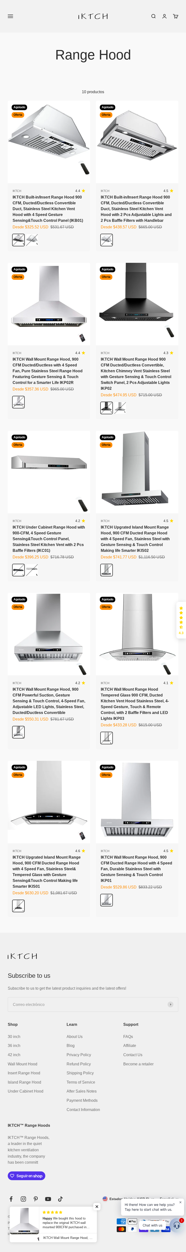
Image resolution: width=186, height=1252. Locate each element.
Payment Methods (82, 1100)
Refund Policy (79, 1064)
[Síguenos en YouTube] (48, 1199)
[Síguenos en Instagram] (23, 1199)
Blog (71, 1046)
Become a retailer (138, 1064)
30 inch (14, 1037)
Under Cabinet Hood (25, 1091)
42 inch (14, 1055)
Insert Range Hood (24, 1073)
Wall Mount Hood (22, 1064)
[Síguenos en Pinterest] (35, 1199)
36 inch (14, 1046)
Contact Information (83, 1110)
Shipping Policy (80, 1073)
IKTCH (17, 191)
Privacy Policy (79, 1055)
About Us (75, 1037)
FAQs (128, 1037)
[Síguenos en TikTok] (60, 1199)
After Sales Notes (82, 1091)
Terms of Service (81, 1082)
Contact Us (132, 1055)
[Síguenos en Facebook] (11, 1199)
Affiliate (129, 1046)
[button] (181, 620)
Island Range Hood (24, 1082)
